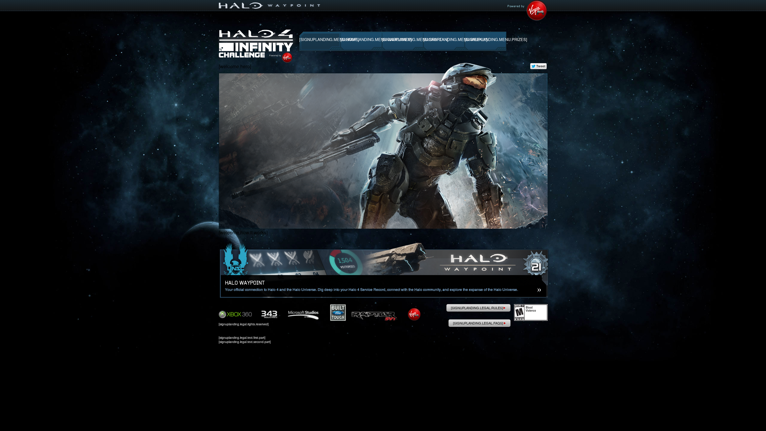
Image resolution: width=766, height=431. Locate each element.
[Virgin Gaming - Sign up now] (527, 10)
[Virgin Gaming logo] (271, 3)
